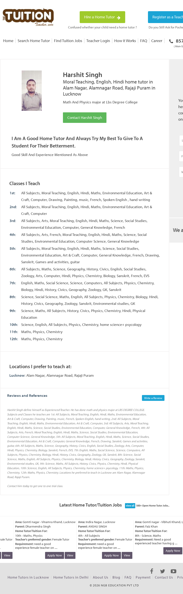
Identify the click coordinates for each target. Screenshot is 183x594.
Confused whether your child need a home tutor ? (102, 27)
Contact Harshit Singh (84, 117)
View (67, 555)
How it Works (125, 40)
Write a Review (153, 398)
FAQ (143, 40)
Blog (116, 577)
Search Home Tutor (34, 40)
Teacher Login (98, 40)
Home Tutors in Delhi (71, 577)
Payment (143, 577)
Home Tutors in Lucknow (28, 577)
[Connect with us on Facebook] (152, 575)
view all (130, 505)
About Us (100, 577)
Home (8, 40)
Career (156, 40)
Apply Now (52, 555)
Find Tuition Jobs (68, 40)
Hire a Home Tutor (100, 16)
